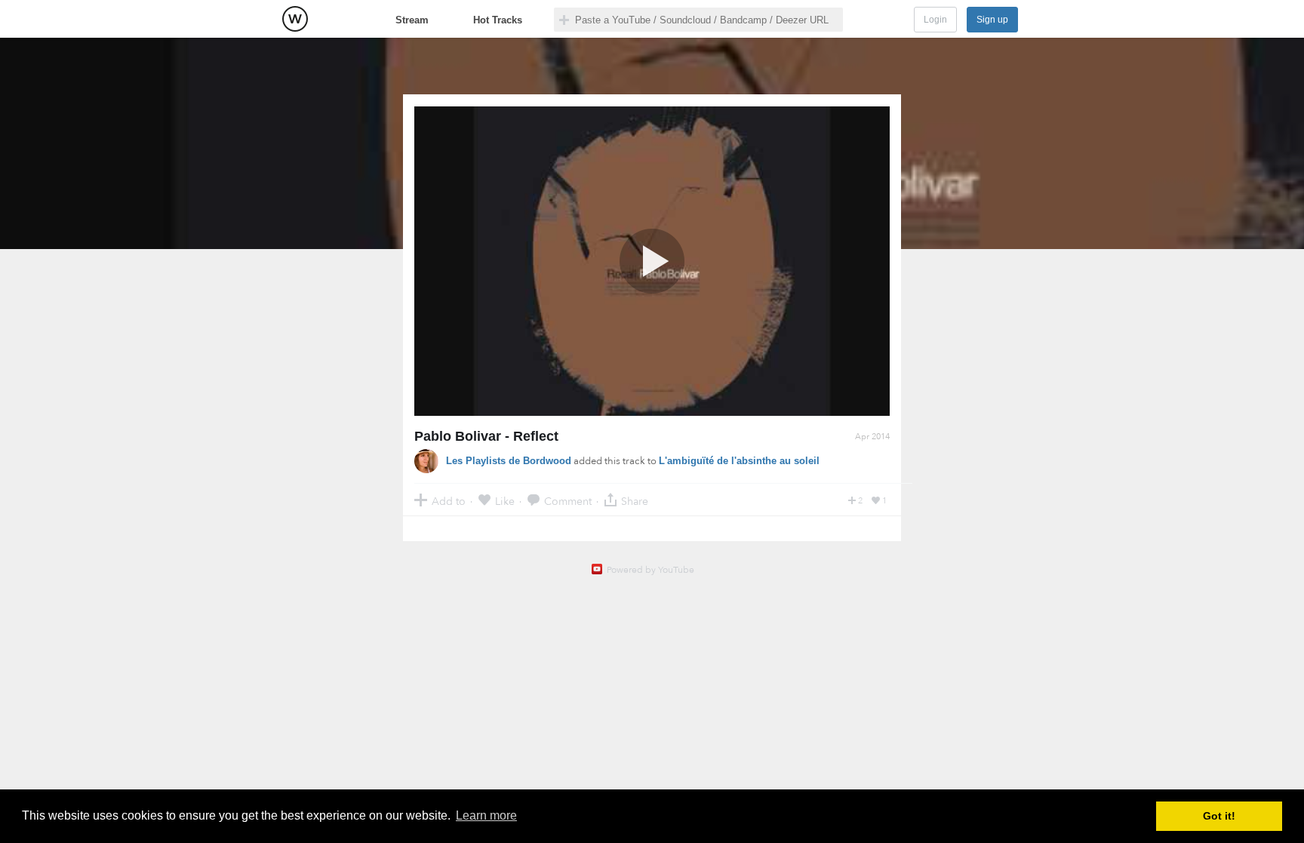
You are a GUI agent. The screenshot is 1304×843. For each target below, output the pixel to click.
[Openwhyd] (295, 19)
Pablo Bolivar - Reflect (486, 436)
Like (505, 500)
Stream (412, 20)
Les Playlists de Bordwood (508, 460)
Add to (449, 500)
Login (935, 19)
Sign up (992, 19)
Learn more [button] (486, 815)
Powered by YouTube (650, 570)
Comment (568, 500)
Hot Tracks (497, 20)
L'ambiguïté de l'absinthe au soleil (739, 460)
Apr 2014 (872, 436)
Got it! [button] (1219, 816)
